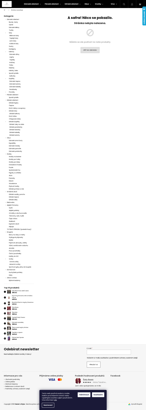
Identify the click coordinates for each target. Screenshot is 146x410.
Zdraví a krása (12, 278)
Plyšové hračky (14, 186)
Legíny (11, 57)
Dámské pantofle (15, 149)
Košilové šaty (13, 44)
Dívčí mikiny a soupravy (17, 108)
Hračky (9, 154)
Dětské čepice (14, 197)
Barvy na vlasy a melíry (17, 235)
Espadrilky (12, 143)
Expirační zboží (14, 224)
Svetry (11, 46)
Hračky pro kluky (14, 162)
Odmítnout (84, 395)
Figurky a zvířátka (15, 173)
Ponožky (12, 92)
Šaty (10, 33)
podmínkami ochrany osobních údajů (123, 358)
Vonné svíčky (14, 262)
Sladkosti (12, 221)
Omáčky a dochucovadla (18, 213)
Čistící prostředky (15, 254)
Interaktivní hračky (15, 165)
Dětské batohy (14, 135)
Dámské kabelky (15, 87)
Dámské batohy (15, 84)
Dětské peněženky (15, 127)
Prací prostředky (14, 251)
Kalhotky (12, 76)
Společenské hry (14, 170)
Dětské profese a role (16, 189)
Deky (10, 275)
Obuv (9, 138)
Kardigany (12, 49)
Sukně (11, 25)
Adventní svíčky (14, 264)
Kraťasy (12, 62)
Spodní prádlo (14, 73)
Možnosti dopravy (11, 384)
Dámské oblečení (13, 19)
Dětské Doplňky (14, 122)
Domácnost (11, 270)
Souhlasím (98, 395)
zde (55, 400)
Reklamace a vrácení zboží (14, 386)
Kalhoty (11, 52)
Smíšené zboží (12, 192)
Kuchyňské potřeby (15, 272)
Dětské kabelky (14, 132)
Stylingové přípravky (16, 237)
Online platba (10, 382)
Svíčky (11, 259)
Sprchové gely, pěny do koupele (20, 267)
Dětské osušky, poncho (17, 194)
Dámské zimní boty (15, 141)
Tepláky (12, 60)
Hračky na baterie (15, 157)
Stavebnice (13, 184)
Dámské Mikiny (14, 27)
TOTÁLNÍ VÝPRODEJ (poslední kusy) (19, 229)
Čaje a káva (13, 219)
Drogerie (10, 232)
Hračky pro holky (14, 159)
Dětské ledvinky (14, 130)
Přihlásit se (94, 365)
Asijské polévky (14, 210)
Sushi (11, 208)
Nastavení (48, 405)
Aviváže (11, 248)
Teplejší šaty (13, 38)
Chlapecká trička (15, 119)
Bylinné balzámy (14, 280)
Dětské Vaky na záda (16, 124)
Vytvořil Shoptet (136, 404)
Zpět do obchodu (90, 50)
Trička (11, 65)
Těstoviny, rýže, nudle (16, 216)
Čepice (11, 105)
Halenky (11, 68)
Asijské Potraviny (12, 205)
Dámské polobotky (15, 151)
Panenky (12, 178)
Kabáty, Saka (13, 71)
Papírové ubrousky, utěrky (18, 243)
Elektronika (10, 202)
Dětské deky (13, 200)
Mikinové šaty (14, 36)
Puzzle (11, 167)
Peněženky (13, 89)
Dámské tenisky (14, 146)
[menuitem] (32, 4)
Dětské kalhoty (14, 114)
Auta (10, 175)
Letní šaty (12, 41)
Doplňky (11, 79)
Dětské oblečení (12, 100)
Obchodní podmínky (12, 379)
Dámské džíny (14, 54)
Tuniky (11, 30)
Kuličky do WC (14, 256)
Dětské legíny (13, 103)
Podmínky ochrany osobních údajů (17, 389)
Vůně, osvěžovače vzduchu (18, 245)
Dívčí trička (13, 116)
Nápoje (11, 227)
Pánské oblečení (12, 95)
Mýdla (11, 240)
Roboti (11, 181)
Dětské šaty (13, 111)
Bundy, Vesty (13, 22)
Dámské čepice (14, 81)
